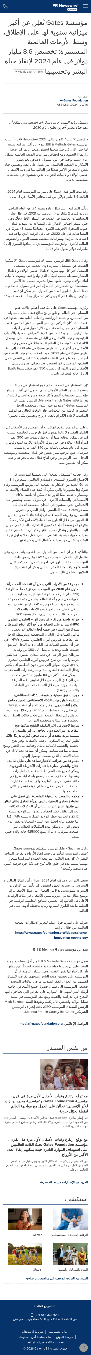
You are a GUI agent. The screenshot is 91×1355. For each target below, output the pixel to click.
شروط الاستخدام (32, 1332)
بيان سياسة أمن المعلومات (34, 1337)
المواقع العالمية (43, 1306)
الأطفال (37, 1269)
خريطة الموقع (64, 1337)
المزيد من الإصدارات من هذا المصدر (65, 1182)
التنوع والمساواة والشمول (72, 1269)
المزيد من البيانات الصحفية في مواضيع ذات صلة (58, 1278)
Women (37, 1235)
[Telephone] (5, 6)
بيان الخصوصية (58, 1332)
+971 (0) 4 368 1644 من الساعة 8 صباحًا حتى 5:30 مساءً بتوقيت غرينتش (45, 1317)
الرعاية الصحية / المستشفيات (70, 1235)
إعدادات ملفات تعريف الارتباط (46, 1342)
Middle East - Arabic (30, 71)
